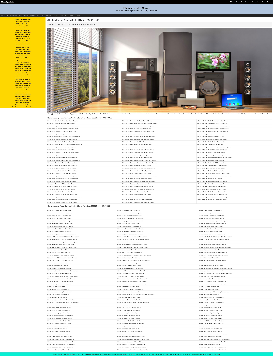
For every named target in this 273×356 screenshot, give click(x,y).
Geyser (56, 15)
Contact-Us (239, 2)
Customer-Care (256, 2)
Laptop (78, 15)
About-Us (247, 2)
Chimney (71, 15)
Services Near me (267, 2)
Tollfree (232, 2)
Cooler (61, 15)
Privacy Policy (66, 354)
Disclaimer (60, 354)
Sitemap (55, 354)
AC (7, 15)
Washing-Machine (23, 15)
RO (66, 15)
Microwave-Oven (34, 15)
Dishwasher (48, 15)
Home (3, 15)
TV (42, 15)
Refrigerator (13, 15)
